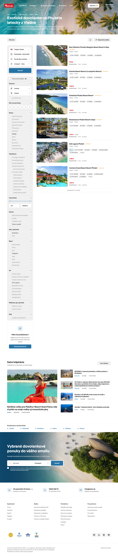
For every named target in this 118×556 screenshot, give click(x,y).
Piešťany (68, 428)
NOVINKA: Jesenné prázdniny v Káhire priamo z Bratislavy (91, 372)
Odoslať (57, 463)
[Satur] (9, 5)
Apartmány (15, 233)
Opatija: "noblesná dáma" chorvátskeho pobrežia (92, 407)
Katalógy (63, 522)
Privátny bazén (16, 274)
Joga (13, 256)
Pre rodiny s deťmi (17, 172)
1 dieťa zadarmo (17, 175)
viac (65, 29)
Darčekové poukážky (40, 510)
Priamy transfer (16, 291)
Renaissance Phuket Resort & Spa (82, 120)
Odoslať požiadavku (20, 346)
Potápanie (83, 176)
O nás (9, 507)
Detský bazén (17, 190)
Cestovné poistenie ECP (41, 507)
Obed (13, 137)
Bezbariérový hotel (17, 286)
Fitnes (14, 247)
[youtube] (109, 535)
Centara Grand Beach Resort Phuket (83, 168)
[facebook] (94, 535)
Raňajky (14, 134)
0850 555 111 (53, 489)
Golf (13, 250)
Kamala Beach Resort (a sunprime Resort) (85, 71)
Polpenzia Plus (16, 146)
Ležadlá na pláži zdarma (19, 318)
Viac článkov (104, 363)
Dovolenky (33, 5)
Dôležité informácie (66, 507)
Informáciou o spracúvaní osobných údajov (19, 470)
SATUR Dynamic (65, 519)
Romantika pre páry (17, 160)
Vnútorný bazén (16, 309)
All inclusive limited (17, 148)
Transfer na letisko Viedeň (41, 519)
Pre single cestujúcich (18, 157)
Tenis (13, 259)
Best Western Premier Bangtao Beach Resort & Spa (89, 47)
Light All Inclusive (17, 125)
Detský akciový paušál (19, 192)
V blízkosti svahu (17, 221)
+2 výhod (82, 152)
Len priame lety (16, 98)
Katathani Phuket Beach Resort (81, 95)
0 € (12, 206)
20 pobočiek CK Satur (21, 489)
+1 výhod (90, 176)
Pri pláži (14, 218)
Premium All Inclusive (18, 122)
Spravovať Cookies (106, 548)
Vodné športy (16, 262)
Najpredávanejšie (103, 40)
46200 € (25, 206)
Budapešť (25, 428)
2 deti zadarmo (17, 178)
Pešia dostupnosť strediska (20, 215)
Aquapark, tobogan (18, 181)
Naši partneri (91, 516)
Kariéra (9, 513)
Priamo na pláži (104, 150)
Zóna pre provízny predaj (95, 507)
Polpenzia (15, 131)
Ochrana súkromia (66, 510)
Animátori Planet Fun (18, 166)
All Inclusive (15, 119)
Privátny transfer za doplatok (20, 277)
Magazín (9, 516)
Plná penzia (15, 128)
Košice (54, 428)
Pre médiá (90, 513)
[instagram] (104, 535)
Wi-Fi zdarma (75, 152)
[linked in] (99, 535)
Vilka (13, 236)
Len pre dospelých (17, 163)
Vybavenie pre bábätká (20, 187)
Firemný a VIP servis (40, 516)
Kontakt (9, 519)
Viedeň (11, 428)
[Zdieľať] (90, 40)
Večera (14, 140)
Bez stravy (15, 143)
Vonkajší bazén (16, 297)
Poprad (81, 428)
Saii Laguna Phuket (76, 144)
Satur (71, 5)
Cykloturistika (16, 244)
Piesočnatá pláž (16, 288)
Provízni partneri (92, 510)
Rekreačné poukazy (66, 516)
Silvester (12, 40)
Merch (63, 525)
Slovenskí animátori (19, 169)
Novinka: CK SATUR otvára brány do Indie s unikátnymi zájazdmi (90, 395)
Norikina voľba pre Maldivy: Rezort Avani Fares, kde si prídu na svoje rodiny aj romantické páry (32, 408)
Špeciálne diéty (16, 294)
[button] (20, 49)
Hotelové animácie (18, 184)
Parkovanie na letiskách (41, 513)
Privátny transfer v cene (19, 280)
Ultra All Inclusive (17, 116)
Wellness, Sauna (17, 306)
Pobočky (9, 510)
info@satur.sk (90, 489)
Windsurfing (15, 265)
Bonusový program (66, 513)
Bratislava (40, 428)
